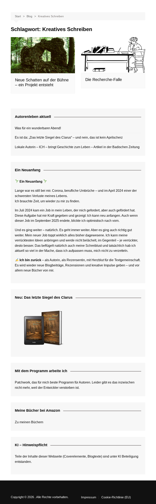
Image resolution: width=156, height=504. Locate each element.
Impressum (88, 497)
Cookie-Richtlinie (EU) (116, 497)
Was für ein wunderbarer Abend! (38, 128)
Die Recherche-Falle (103, 79)
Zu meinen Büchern (29, 422)
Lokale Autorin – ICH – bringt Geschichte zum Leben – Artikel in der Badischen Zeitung (77, 147)
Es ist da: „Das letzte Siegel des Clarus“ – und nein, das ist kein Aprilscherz (69, 137)
